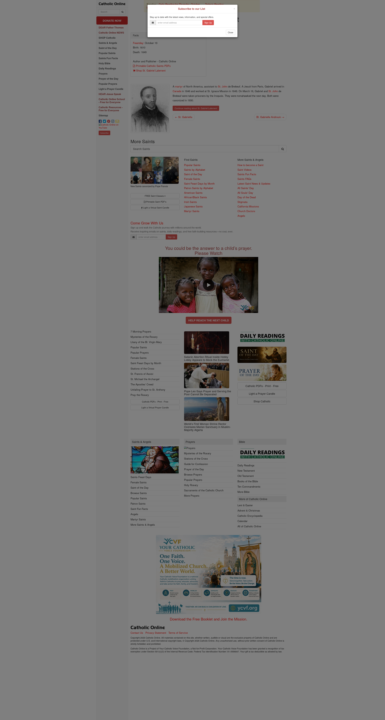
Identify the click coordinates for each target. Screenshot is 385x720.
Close (230, 32)
